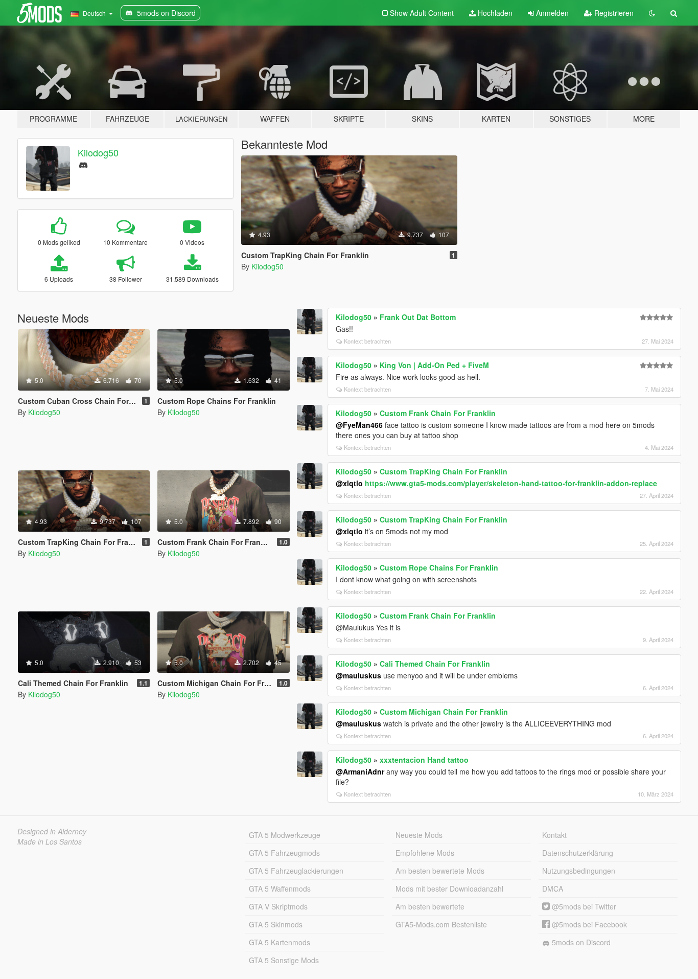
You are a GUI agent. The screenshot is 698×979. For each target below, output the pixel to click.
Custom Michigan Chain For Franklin (444, 712)
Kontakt (554, 835)
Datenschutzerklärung (577, 853)
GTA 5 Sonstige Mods (284, 960)
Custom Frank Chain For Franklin (438, 413)
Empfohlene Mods (424, 853)
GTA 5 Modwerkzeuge (284, 835)
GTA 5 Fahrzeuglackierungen (296, 871)
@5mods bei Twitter (583, 906)
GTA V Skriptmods (278, 906)
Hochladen (494, 13)
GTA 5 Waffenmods (280, 888)
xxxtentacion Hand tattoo (424, 760)
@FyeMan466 (359, 425)
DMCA (552, 888)
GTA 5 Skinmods (276, 924)
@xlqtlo (349, 483)
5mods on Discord (580, 942)
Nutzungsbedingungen (578, 871)
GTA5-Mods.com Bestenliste (441, 924)
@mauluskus (358, 675)
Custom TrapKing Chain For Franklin (443, 471)
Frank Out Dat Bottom (418, 317)
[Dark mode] (652, 13)
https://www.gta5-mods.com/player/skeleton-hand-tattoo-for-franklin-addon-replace (511, 483)
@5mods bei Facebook (588, 924)
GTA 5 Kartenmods (279, 942)
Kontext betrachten (367, 341)
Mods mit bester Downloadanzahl (449, 888)
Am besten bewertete (429, 906)
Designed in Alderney (51, 831)
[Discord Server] (83, 163)
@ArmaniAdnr (360, 771)
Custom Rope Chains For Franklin (439, 567)
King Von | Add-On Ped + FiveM (434, 365)
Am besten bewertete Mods (439, 871)
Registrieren (613, 13)
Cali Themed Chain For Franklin (435, 663)
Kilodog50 (98, 152)
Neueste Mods (419, 835)
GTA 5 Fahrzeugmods (284, 853)
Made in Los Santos (49, 841)
